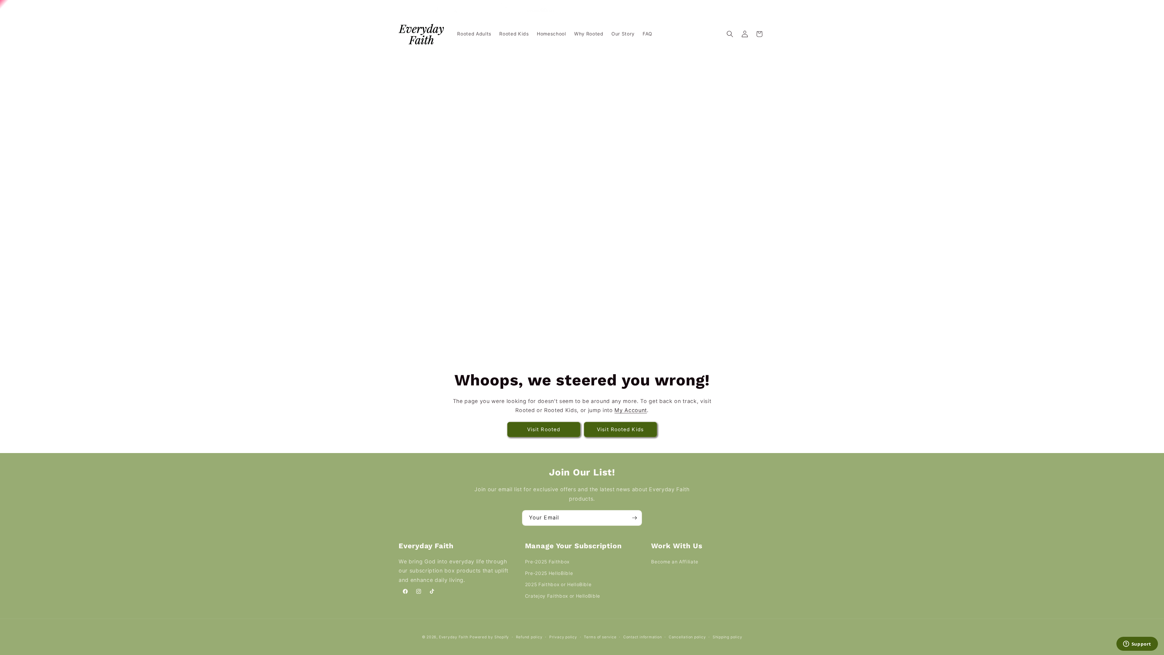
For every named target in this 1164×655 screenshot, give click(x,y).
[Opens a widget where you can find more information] (1137, 644)
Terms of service (600, 637)
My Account (630, 410)
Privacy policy (563, 637)
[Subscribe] (634, 518)
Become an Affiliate (674, 562)
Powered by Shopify (489, 637)
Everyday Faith (453, 637)
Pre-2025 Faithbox (547, 562)
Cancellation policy (687, 637)
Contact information (642, 637)
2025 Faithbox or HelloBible (558, 584)
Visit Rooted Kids (620, 429)
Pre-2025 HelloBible (549, 573)
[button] (730, 34)
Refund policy (529, 637)
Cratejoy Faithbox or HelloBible (562, 596)
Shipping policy (727, 637)
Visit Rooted (543, 429)
